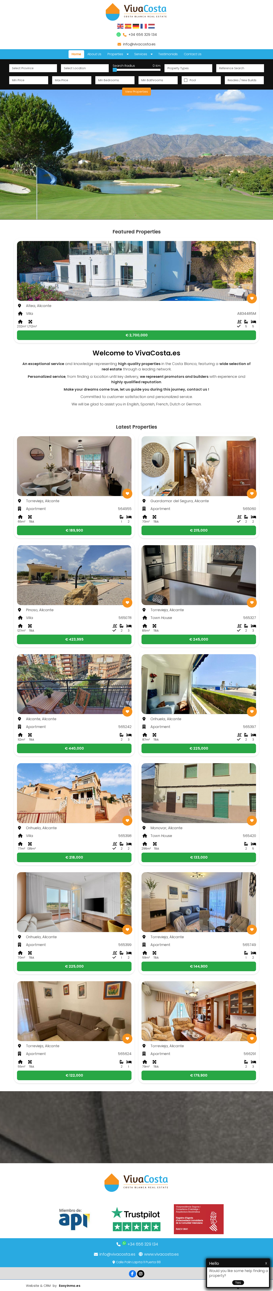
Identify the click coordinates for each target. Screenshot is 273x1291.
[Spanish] (128, 26)
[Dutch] (151, 26)
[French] (143, 26)
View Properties (136, 91)
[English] (120, 26)
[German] (136, 26)
